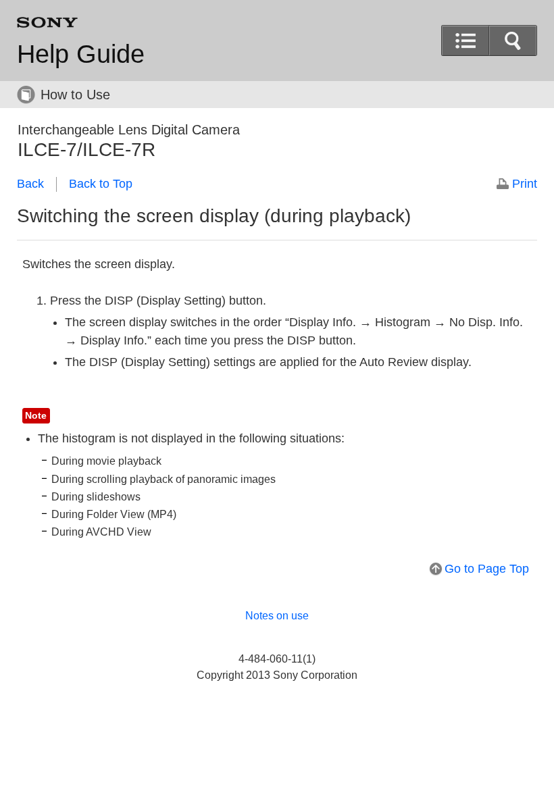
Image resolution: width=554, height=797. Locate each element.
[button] (512, 40)
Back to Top (100, 183)
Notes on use (277, 615)
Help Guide (81, 54)
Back (30, 183)
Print (524, 183)
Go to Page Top (487, 568)
